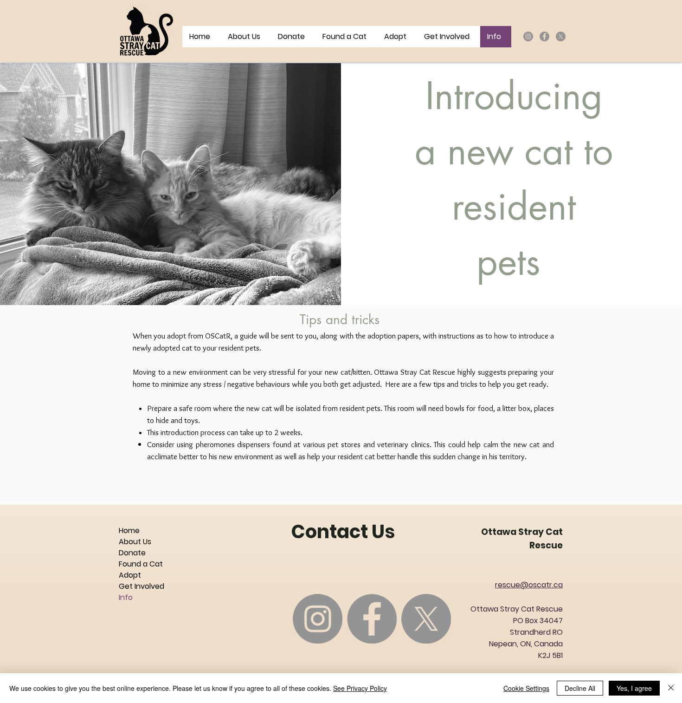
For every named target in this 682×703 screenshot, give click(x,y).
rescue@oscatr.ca (529, 584)
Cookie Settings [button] (526, 688)
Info (126, 597)
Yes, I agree (634, 688)
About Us (135, 541)
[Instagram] (528, 36)
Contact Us (343, 532)
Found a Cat (141, 564)
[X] (561, 36)
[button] (448, 36)
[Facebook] (544, 36)
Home (129, 530)
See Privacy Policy (360, 688)
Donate (132, 552)
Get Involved (141, 586)
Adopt (130, 575)
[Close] (670, 688)
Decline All (580, 688)
